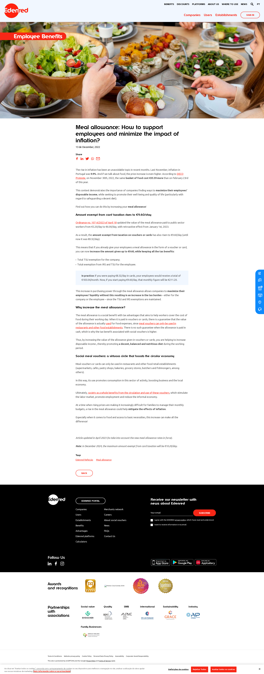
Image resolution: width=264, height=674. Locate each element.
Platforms (198, 4)
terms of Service (105, 661)
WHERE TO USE (230, 4)
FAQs (106, 531)
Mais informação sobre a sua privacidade (52, 671)
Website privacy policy (72, 656)
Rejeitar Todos (199, 669)
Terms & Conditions (55, 656)
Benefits (80, 525)
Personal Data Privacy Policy (103, 656)
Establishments (226, 15)
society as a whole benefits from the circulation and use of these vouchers (128, 392)
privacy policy (180, 520)
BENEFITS (169, 4)
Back (84, 473)
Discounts (183, 4)
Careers (108, 514)
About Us (213, 4)
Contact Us (109, 536)
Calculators (81, 541)
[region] (132, 669)
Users (208, 15)
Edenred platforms (85, 536)
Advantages (82, 531)
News (244, 4)
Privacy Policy (91, 661)
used (108, 323)
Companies (192, 15)
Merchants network (113, 509)
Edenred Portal (90, 501)
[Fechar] (260, 669)
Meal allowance (104, 460)
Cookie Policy (86, 656)
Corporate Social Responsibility (137, 656)
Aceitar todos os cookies (223, 669)
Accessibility (119, 656)
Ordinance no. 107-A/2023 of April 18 (96, 222)
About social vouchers (115, 520)
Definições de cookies (178, 669)
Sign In (250, 15)
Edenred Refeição (84, 460)
